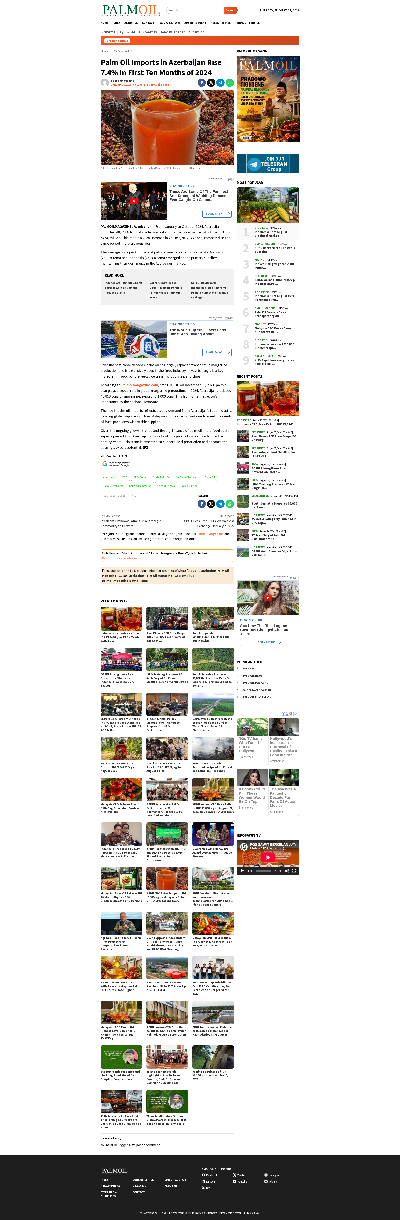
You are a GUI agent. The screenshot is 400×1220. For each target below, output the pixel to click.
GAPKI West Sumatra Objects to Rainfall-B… (274, 553)
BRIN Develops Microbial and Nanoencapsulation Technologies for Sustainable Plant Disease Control (212, 898)
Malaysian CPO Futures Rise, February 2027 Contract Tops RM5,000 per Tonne (212, 941)
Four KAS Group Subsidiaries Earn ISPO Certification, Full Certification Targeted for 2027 (212, 988)
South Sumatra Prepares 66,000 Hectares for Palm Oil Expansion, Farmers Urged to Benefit (212, 679)
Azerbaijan (109, 477)
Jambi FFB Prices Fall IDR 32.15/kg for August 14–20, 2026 (210, 1075)
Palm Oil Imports (113, 486)
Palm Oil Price (189, 486)
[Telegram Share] (220, 83)
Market (260, 260)
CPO (125, 477)
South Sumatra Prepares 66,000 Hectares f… (274, 505)
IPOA (254, 464)
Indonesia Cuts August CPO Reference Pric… (274, 298)
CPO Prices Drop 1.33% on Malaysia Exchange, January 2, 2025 (209, 521)
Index (104, 1180)
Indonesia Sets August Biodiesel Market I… (271, 234)
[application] (268, 857)
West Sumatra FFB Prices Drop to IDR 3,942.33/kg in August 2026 (118, 767)
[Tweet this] (211, 83)
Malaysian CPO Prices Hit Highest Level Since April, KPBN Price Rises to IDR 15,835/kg (118, 1032)
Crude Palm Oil (161, 477)
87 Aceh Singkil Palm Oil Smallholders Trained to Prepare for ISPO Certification (163, 724)
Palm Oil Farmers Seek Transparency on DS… (270, 314)
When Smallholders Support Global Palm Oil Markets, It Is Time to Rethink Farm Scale (166, 1119)
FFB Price (258, 432)
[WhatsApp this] (230, 83)
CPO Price (140, 477)
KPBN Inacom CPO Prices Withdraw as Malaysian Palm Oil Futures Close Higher (120, 986)
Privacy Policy (110, 1186)
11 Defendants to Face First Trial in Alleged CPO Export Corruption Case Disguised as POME (121, 1121)
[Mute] (287, 871)
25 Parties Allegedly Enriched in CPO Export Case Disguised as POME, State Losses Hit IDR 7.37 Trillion (121, 724)
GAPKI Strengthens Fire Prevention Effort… (268, 470)
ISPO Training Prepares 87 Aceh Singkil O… (273, 486)
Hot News (262, 276)
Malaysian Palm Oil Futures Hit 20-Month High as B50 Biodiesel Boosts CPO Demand (121, 897)
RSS (208, 1188)
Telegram (274, 1181)
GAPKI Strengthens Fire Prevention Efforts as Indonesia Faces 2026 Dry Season (117, 679)
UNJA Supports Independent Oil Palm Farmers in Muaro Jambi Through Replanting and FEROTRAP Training (166, 943)
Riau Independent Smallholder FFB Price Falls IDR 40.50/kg (210, 636)
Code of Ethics (143, 1180)
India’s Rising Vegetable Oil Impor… (274, 266)
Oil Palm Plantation (187, 477)
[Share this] (202, 83)
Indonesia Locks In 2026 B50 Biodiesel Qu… (274, 346)
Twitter (241, 1175)
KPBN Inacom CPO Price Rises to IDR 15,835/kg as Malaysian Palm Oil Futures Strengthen (166, 1030)
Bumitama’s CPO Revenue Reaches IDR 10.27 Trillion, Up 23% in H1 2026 (166, 986)
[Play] (242, 871)
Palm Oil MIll (264, 356)
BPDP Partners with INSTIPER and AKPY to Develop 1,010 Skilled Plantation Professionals (166, 854)
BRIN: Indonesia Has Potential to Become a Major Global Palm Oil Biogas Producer (212, 1030)
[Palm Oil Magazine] (131, 10)
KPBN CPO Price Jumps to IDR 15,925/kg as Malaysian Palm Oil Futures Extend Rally (166, 897)
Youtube (242, 1181)
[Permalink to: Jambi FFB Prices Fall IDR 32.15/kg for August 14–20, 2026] (213, 1057)
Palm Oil (210, 477)
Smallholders (265, 244)
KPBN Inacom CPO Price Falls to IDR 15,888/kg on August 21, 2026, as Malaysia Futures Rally (213, 808)
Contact (138, 1192)
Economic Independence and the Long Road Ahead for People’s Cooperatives (120, 1075)
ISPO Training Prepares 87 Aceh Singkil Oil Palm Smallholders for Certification (167, 678)
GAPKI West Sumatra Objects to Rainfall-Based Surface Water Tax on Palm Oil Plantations (212, 724)
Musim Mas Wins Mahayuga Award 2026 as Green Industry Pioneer (212, 852)
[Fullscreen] (294, 871)
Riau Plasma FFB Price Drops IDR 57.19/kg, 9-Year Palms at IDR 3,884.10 (166, 636)
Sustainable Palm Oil (257, 690)
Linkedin (211, 1181)
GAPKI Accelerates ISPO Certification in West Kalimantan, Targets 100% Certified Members (164, 809)
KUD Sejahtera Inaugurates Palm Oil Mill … (274, 362)
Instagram (274, 1175)
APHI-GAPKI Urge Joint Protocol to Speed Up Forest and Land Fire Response (212, 767)
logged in (125, 1145)
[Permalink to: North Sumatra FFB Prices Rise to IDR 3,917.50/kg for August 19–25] (167, 748)
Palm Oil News (166, 486)
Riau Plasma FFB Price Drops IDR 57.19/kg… (274, 438)
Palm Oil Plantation (257, 697)
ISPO (254, 480)
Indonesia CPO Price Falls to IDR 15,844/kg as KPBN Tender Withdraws (279, 41)
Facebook (212, 1175)
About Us (171, 1186)
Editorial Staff (175, 1180)
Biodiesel (261, 228)
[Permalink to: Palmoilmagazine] (105, 82)
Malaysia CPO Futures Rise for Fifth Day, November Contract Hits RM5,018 (121, 808)
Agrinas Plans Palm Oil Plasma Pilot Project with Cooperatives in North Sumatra (121, 943)
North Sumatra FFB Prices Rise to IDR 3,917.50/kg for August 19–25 (164, 767)
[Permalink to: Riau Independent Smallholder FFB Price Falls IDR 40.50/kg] (213, 618)
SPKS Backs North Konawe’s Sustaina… (275, 250)
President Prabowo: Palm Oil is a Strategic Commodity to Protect (131, 521)
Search (231, 10)
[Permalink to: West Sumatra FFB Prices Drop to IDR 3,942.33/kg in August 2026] (121, 748)
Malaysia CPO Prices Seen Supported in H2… (273, 330)
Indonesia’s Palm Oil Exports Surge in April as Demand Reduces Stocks (123, 287)
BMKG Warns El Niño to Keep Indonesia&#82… (275, 282)
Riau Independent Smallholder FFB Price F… (273, 454)
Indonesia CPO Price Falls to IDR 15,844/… (266, 424)
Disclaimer (140, 1186)
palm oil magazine (140, 486)
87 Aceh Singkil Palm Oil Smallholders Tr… (268, 537)
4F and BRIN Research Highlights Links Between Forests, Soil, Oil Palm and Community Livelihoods (164, 1077)
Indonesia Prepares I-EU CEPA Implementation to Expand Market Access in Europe (120, 852)
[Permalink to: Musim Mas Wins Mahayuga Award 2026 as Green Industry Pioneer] (213, 834)
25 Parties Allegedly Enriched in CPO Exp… (273, 521)
